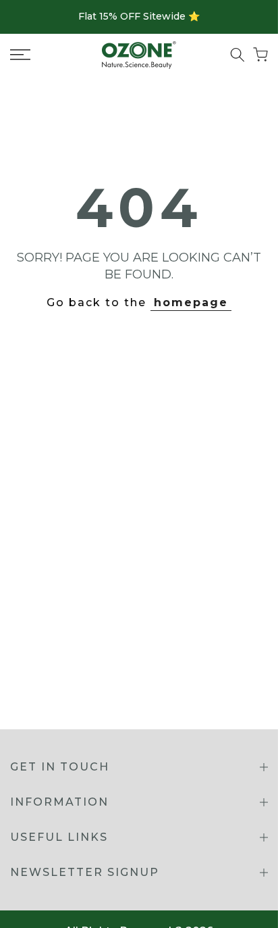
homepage (191, 302)
